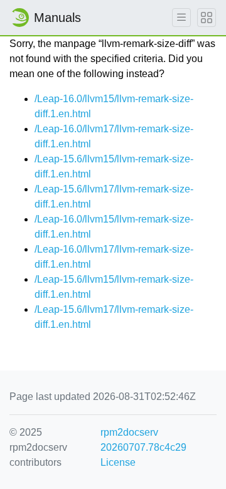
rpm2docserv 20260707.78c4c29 (143, 440)
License (118, 462)
